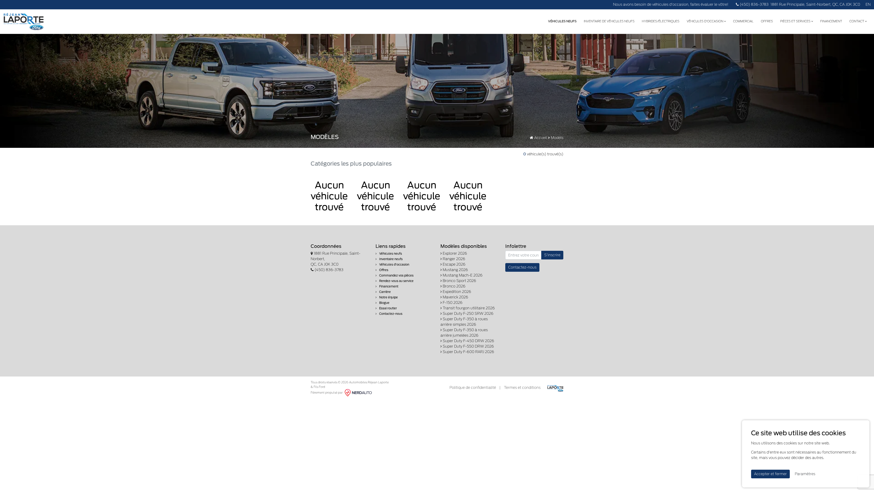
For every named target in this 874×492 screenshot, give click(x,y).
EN (868, 4)
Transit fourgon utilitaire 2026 (468, 308)
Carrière (385, 292)
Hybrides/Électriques (660, 21)
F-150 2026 (452, 302)
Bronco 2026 (453, 286)
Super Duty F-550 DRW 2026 (468, 346)
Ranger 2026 (453, 259)
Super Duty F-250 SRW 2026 (467, 313)
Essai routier (388, 308)
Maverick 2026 (455, 297)
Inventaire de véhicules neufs (609, 21)
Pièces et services (795, 21)
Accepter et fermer (770, 474)
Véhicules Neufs (562, 21)
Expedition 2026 (456, 292)
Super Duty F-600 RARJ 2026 (468, 352)
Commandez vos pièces (396, 275)
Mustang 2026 (455, 270)
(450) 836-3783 (754, 4)
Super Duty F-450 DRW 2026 (468, 341)
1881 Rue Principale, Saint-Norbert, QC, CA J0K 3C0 (815, 4)
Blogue (384, 303)
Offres (767, 21)
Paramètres (805, 474)
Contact (857, 21)
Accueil (540, 138)
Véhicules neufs (390, 253)
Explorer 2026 (454, 253)
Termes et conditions (522, 387)
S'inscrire (552, 255)
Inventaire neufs (391, 259)
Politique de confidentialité (473, 387)
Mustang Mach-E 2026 (462, 275)
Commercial (743, 21)
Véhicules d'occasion (705, 21)
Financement (831, 21)
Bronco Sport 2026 (459, 281)
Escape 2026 (453, 264)
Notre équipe (388, 297)
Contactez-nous (390, 313)
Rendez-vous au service (396, 281)
